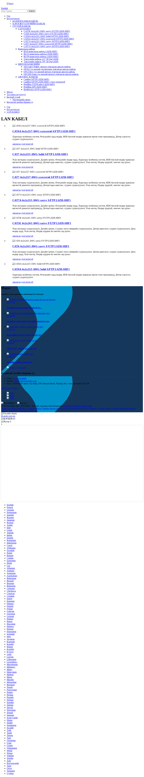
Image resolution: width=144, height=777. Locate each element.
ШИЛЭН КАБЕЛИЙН (29, 64)
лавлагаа (16, 144)
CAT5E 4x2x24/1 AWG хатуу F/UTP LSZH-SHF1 (47, 31)
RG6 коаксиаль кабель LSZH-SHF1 (40, 51)
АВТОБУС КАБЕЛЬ (28, 77)
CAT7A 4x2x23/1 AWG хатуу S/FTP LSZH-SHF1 (47, 41)
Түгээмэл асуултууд (16, 94)
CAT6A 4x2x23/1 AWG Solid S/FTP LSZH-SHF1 (46, 36)
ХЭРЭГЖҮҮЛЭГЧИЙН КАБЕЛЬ (28, 23)
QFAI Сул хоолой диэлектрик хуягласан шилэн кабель (50, 69)
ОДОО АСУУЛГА (9, 388)
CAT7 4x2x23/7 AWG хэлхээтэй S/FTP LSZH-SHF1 (48, 44)
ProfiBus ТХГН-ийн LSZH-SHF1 (39, 84)
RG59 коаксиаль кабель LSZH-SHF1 (41, 56)
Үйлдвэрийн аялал (21, 99)
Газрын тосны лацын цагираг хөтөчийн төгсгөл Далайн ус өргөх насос (76, 408)
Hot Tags (67, 406)
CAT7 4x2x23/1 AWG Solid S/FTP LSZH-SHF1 (40, 154)
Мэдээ (10, 92)
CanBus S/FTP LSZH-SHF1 (36, 79)
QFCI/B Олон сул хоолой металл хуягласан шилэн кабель (51, 74)
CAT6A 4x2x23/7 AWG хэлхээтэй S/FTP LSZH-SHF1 (49, 39)
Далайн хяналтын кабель (124, 408)
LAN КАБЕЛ (24, 28)
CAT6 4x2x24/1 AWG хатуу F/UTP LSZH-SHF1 (46, 34)
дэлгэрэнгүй (27, 144)
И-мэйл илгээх (8, 416)
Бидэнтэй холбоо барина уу (20, 102)
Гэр (8, 16)
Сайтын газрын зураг (82, 406)
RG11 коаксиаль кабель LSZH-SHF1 (41, 54)
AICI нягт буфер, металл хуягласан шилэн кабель (47, 66)
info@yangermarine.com (25, 381)
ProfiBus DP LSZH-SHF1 (35, 87)
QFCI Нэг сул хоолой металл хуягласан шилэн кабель (49, 72)
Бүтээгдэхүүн (13, 18)
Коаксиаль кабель (26, 49)
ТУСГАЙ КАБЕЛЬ (21, 26)
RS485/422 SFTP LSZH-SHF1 (38, 89)
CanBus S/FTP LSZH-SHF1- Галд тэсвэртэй (44, 82)
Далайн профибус (9, 411)
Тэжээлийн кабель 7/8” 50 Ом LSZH (41, 61)
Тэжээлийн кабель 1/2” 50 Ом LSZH (41, 59)
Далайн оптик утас (28, 411)
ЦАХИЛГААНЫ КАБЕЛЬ (25, 21)
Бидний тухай (13, 97)
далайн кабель (34, 408)
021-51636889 (19, 378)
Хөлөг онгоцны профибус (13, 408)
